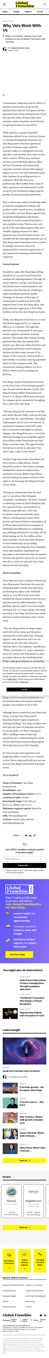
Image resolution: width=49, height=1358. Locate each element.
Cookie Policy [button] (12, 679)
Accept (24, 689)
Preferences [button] (24, 682)
